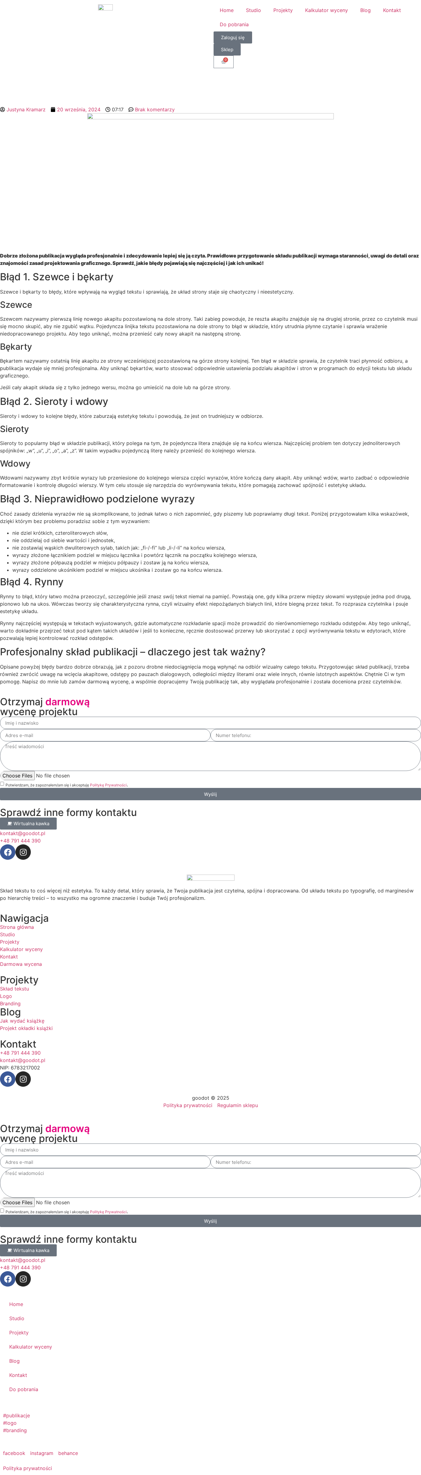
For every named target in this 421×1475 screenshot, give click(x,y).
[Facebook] (7, 852)
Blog (365, 10)
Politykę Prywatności (108, 785)
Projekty (283, 10)
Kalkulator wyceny (326, 10)
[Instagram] (23, 852)
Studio (253, 10)
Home (227, 10)
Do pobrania (234, 24)
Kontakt (392, 10)
